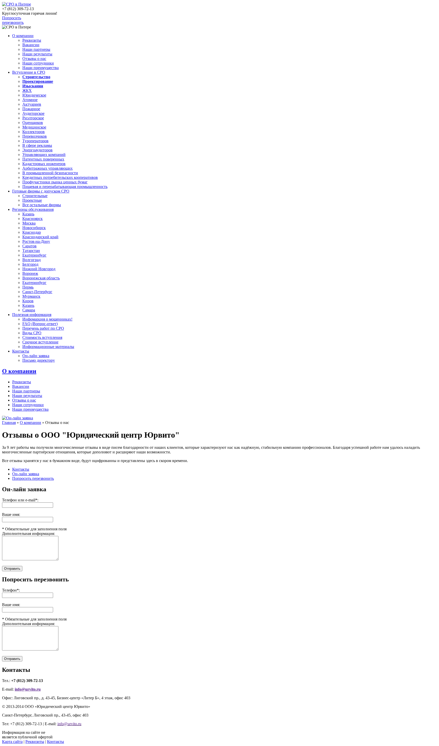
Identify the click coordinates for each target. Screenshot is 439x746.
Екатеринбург (34, 255)
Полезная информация (31, 314)
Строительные (35, 196)
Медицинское (34, 127)
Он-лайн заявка (35, 356)
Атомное (30, 100)
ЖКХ (27, 90)
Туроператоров (35, 141)
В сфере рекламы (37, 145)
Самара (28, 310)
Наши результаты (37, 54)
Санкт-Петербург (37, 292)
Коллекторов (33, 132)
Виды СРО (31, 333)
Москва (29, 223)
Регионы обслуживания (33, 209)
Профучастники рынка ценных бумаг (55, 182)
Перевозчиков (34, 136)
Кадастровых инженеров (44, 164)
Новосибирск (34, 228)
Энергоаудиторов (37, 150)
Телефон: (11, 590)
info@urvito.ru (28, 689)
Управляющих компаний (44, 154)
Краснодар (31, 232)
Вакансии (30, 45)
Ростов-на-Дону (36, 241)
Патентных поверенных (43, 159)
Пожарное (31, 109)
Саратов (29, 246)
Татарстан (31, 250)
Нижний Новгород (38, 269)
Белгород (30, 264)
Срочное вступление (40, 342)
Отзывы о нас (34, 58)
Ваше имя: (11, 604)
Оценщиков (32, 122)
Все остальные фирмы (41, 205)
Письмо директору (38, 360)
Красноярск (32, 218)
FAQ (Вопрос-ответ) (40, 324)
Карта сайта (12, 741)
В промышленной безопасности (50, 173)
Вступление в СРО (28, 72)
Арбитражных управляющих (47, 168)
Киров (28, 301)
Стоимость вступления (42, 337)
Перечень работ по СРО (43, 328)
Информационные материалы (48, 346)
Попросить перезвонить (13, 20)
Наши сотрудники (38, 63)
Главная (9, 422)
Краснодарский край (40, 237)
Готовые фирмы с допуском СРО (40, 191)
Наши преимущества (40, 68)
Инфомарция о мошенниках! (47, 319)
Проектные (32, 200)
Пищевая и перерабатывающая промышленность (64, 186)
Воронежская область (41, 278)
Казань (28, 214)
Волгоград (31, 260)
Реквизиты (31, 40)
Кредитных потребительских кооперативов (60, 177)
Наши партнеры (36, 49)
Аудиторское (33, 113)
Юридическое (34, 95)
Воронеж (30, 273)
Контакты (20, 351)
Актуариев (31, 104)
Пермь (28, 287)
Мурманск (31, 296)
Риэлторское (33, 118)
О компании (23, 36)
